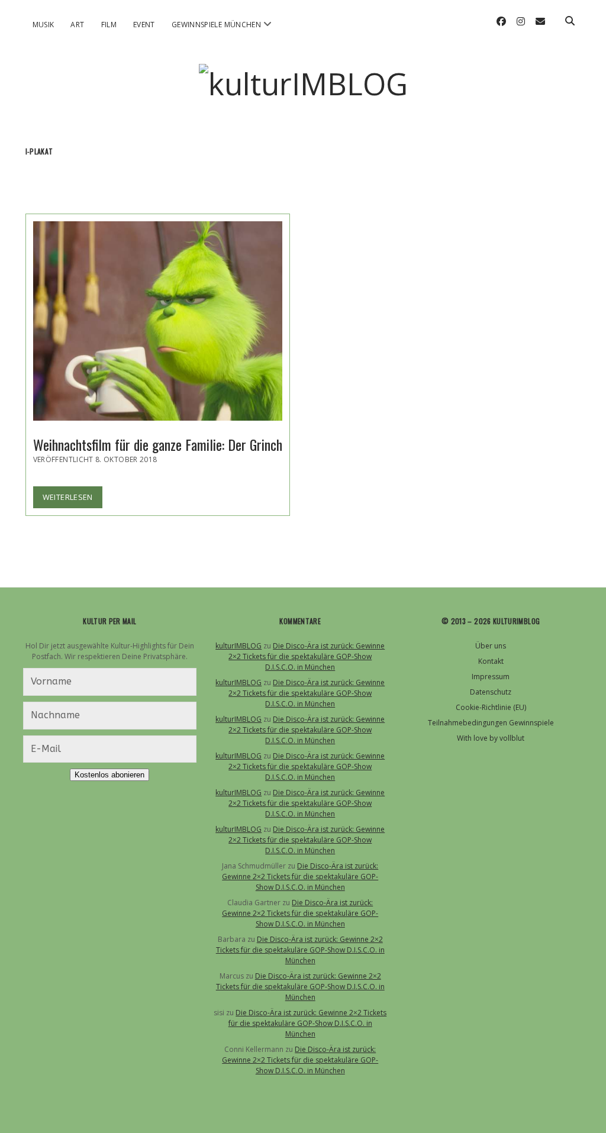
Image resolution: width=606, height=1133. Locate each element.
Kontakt (491, 661)
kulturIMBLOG (238, 646)
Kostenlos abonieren (109, 774)
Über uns (490, 646)
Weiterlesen (72, 499)
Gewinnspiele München (216, 25)
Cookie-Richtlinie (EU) (491, 707)
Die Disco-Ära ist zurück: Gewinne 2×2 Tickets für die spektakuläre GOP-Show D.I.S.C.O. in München (306, 656)
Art (77, 25)
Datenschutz (490, 692)
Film (109, 25)
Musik (43, 25)
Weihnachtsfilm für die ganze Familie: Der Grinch (158, 321)
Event (144, 25)
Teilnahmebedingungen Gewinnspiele (491, 723)
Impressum (491, 677)
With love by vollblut (490, 738)
